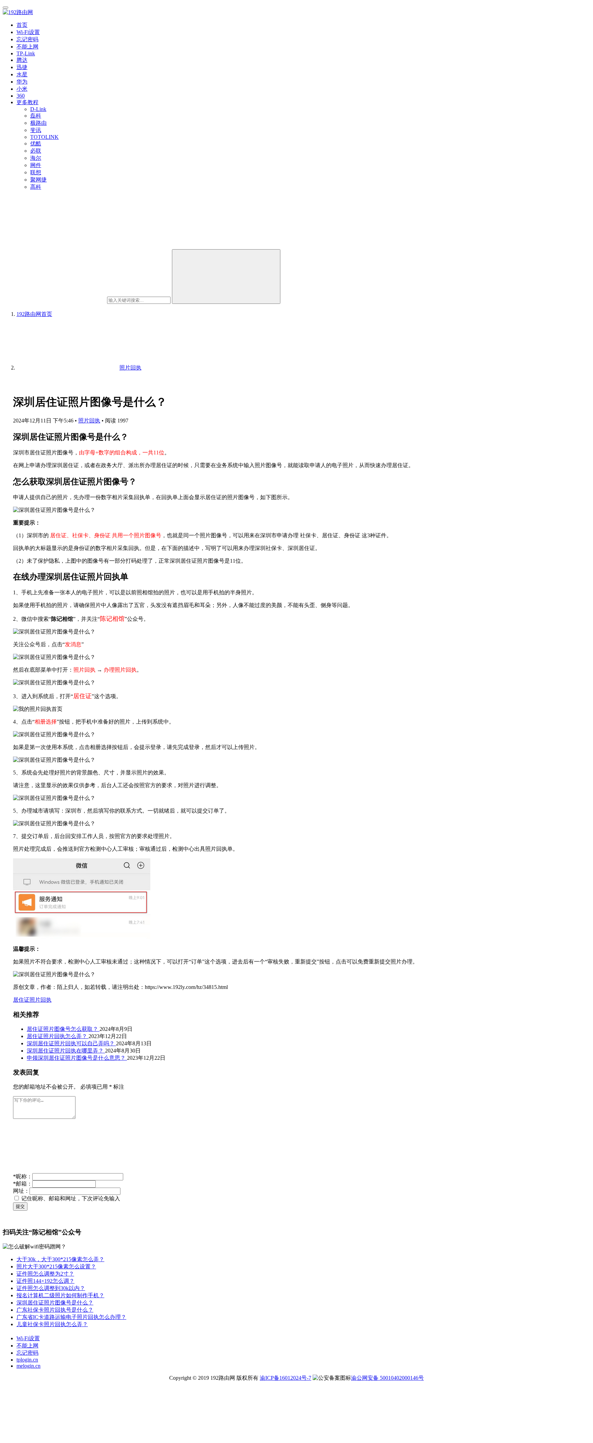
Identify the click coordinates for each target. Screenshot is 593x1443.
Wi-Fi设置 (28, 32)
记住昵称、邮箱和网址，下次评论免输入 (70, 1198)
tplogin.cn (27, 1360)
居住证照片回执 (32, 1000)
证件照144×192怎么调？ (45, 1281)
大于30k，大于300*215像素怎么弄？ (60, 1259)
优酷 (35, 143)
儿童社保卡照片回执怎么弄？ (52, 1324)
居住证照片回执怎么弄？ (58, 1036)
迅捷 (21, 67)
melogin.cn (28, 1366)
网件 (35, 165)
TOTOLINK (44, 137)
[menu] (5, 8)
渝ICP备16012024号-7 (285, 1378)
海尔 (35, 158)
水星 (21, 74)
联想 (35, 172)
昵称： (22, 1176)
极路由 (38, 123)
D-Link (38, 109)
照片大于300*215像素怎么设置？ (56, 1266)
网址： (21, 1191)
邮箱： (22, 1184)
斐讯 (35, 130)
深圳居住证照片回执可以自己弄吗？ (71, 1043)
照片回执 (89, 420)
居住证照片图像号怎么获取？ (63, 1029)
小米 (21, 89)
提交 (20, 1206)
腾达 (21, 60)
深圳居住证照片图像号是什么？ (54, 1303)
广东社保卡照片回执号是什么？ (54, 1310)
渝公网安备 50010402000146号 (387, 1378)
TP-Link (25, 53)
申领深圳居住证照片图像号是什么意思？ (77, 1058)
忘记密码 (27, 39)
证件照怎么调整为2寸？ (45, 1274)
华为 (21, 82)
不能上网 (27, 46)
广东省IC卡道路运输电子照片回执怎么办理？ (71, 1317)
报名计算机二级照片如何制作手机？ (60, 1295)
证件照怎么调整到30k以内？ (50, 1288)
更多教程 (27, 102)
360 (20, 96)
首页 (21, 25)
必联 (35, 151)
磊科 (35, 116)
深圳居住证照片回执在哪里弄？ (66, 1051)
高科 (35, 187)
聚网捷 (38, 180)
